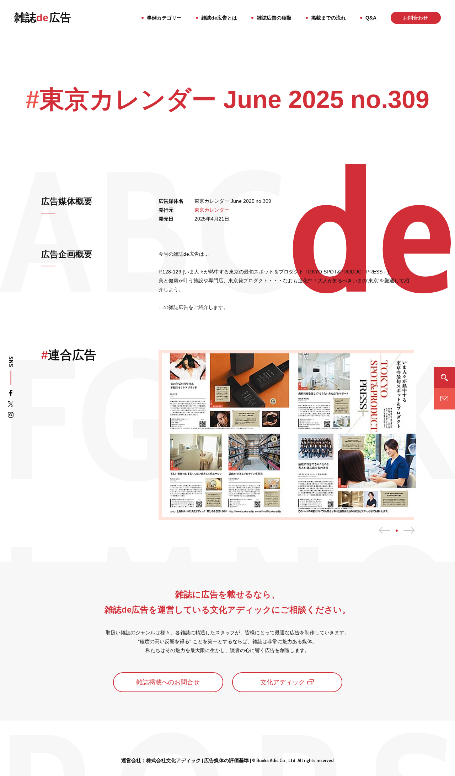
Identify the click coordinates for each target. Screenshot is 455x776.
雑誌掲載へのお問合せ (168, 682)
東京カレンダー (211, 210)
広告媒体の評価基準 (226, 760)
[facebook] (11, 394)
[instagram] (10, 416)
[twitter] (10, 405)
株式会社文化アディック (173, 760)
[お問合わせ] (444, 398)
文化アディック (282, 682)
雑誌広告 (42, 17)
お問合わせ (415, 18)
